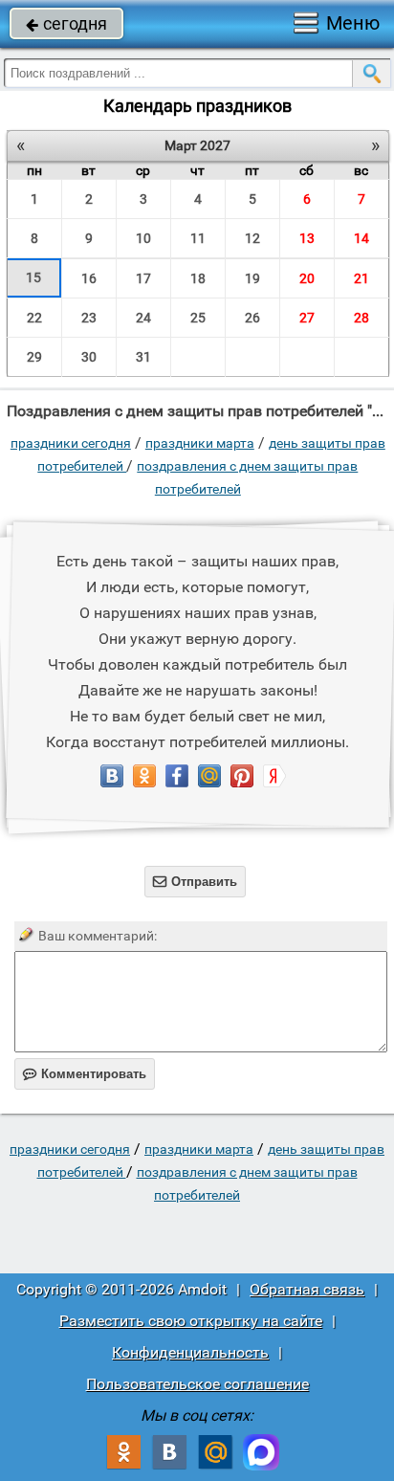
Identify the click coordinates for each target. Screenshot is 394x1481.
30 (89, 357)
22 (34, 317)
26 (252, 317)
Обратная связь (307, 1289)
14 (361, 238)
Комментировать (84, 1074)
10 (143, 238)
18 (198, 278)
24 (143, 317)
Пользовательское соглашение (197, 1384)
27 (307, 317)
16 (89, 278)
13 (307, 238)
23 (89, 317)
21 (361, 278)
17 (143, 278)
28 (361, 317)
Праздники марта (199, 443)
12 (252, 238)
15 (33, 277)
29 (34, 357)
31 (143, 357)
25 (198, 317)
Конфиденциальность (190, 1352)
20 (307, 278)
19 (252, 278)
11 (198, 238)
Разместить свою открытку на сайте (190, 1321)
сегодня (66, 23)
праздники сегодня (71, 443)
